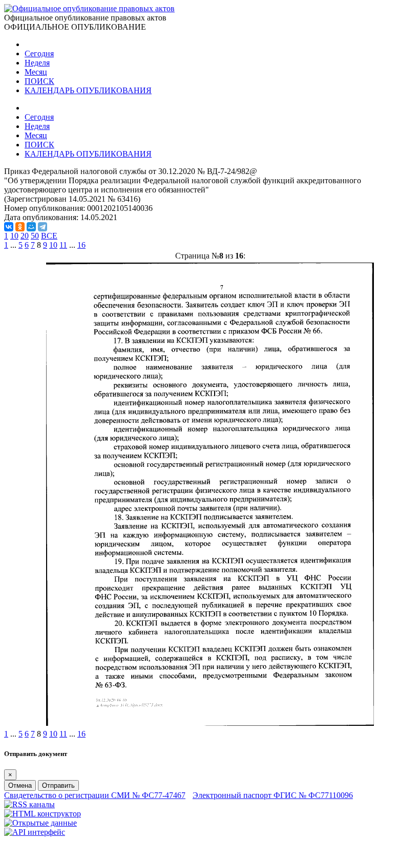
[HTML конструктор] (42, 813)
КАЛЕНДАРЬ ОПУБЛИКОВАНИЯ (88, 90)
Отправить (58, 785)
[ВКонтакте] (8, 226)
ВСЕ (49, 235)
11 (63, 245)
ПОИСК (39, 81)
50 (35, 235)
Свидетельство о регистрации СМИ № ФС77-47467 (94, 795)
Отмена (20, 785)
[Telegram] (42, 226)
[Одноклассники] (20, 226)
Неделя (37, 62)
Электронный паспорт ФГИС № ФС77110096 (273, 795)
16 (81, 245)
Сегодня (39, 53)
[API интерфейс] (34, 832)
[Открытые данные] (40, 822)
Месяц (36, 72)
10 (14, 235)
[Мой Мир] (31, 226)
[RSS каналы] (29, 804)
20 (24, 235)
